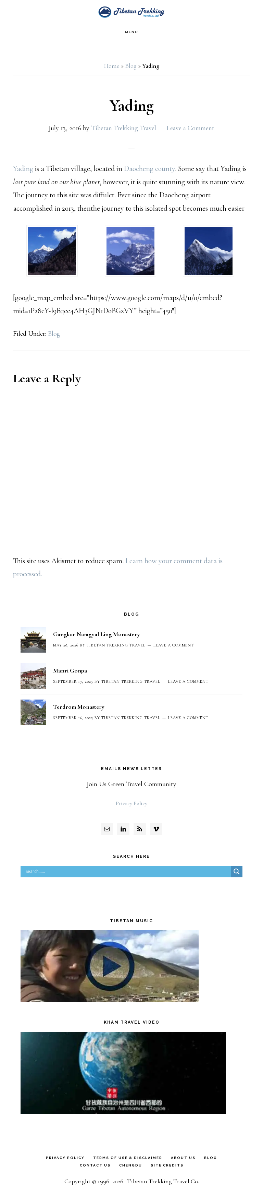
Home (112, 66)
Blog (131, 66)
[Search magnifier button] (236, 871)
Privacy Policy (131, 803)
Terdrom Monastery (78, 707)
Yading (24, 168)
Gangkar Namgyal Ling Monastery (96, 634)
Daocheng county (149, 168)
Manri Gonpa (70, 670)
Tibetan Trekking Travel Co (131, 12)
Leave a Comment (190, 128)
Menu (131, 32)
